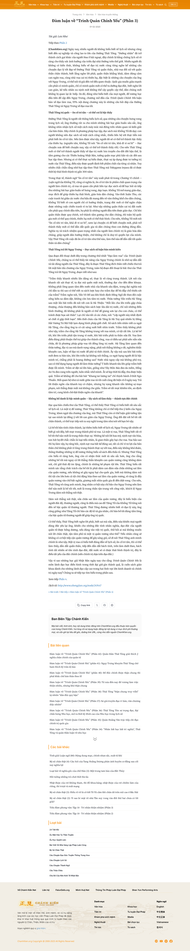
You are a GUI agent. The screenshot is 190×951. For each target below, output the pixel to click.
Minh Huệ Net (82, 890)
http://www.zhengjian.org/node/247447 (79, 585)
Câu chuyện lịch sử (58, 860)
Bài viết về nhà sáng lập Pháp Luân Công (68, 845)
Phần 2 (63, 42)
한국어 (160, 927)
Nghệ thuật (99, 922)
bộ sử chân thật (57, 850)
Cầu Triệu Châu (56, 870)
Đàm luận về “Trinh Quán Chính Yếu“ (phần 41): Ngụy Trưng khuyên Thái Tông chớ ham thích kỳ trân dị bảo (94, 665)
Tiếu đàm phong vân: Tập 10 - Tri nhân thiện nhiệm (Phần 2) (81, 813)
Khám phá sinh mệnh (104, 917)
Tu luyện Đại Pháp (136, 911)
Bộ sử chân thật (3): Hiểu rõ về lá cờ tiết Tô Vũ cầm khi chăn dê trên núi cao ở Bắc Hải (94, 792)
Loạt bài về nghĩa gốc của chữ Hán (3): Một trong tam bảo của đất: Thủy (87, 770)
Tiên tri (97, 911)
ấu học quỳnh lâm (58, 840)
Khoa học (132, 906)
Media (131, 917)
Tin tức (97, 927)
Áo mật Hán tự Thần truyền (62, 835)
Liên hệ (45, 890)
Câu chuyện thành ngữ (60, 865)
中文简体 (161, 911)
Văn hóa (98, 906)
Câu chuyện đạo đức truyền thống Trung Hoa (70, 855)
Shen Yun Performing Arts (145, 890)
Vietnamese (162, 922)
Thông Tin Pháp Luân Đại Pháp (111, 890)
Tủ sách (159, 4)
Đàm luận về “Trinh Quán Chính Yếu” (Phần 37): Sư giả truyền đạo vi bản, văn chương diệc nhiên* (95, 702)
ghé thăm (41, 928)
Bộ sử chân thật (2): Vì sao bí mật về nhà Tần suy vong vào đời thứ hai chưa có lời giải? (94, 799)
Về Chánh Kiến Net (26, 890)
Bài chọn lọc (138, 4)
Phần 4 (63, 579)
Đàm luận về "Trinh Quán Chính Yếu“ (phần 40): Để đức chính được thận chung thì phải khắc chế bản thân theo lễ (95, 674)
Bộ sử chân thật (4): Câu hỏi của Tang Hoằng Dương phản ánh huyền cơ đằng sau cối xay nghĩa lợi (94, 763)
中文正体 (161, 917)
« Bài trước (53, 592)
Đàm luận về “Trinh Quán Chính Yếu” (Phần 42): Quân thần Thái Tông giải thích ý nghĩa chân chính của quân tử (94, 655)
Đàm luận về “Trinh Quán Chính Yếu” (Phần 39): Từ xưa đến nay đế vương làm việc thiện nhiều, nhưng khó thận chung (94, 684)
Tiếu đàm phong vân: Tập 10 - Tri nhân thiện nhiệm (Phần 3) (81, 807)
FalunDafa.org (63, 890)
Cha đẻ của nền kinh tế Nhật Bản (64, 875)
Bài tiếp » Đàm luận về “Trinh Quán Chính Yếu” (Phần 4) (87, 592)
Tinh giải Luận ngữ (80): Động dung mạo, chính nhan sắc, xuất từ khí (86, 755)
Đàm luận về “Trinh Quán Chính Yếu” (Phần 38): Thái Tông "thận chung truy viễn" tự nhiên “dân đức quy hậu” (94, 693)
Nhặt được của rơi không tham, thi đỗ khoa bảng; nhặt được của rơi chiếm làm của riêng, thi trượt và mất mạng (94, 784)
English (160, 906)
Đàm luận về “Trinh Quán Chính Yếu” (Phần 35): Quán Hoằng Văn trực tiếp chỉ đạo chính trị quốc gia (94, 721)
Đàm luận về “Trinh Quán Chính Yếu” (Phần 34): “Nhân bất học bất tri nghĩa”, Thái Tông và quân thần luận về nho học (95, 731)
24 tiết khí (54, 830)
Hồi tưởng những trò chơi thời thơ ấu (69, 776)
